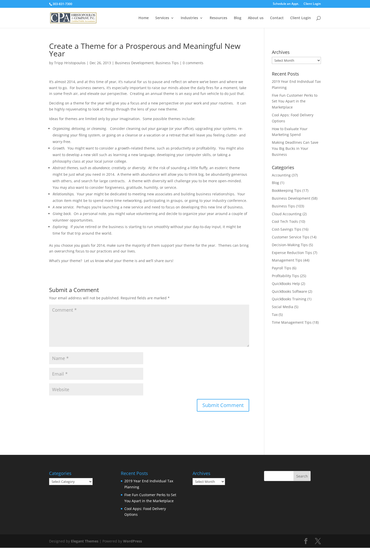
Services (162, 18)
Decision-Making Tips (290, 244)
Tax (275, 314)
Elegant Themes (84, 541)
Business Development (134, 62)
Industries (189, 18)
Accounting (281, 175)
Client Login (312, 4)
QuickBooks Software (289, 291)
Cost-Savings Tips (286, 229)
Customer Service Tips (290, 237)
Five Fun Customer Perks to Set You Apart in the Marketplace (294, 101)
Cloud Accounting (287, 213)
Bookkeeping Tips (286, 190)
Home (143, 18)
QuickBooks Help (286, 283)
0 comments (193, 62)
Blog (237, 18)
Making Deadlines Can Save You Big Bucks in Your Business (295, 148)
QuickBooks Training (289, 299)
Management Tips (287, 260)
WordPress (132, 541)
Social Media (282, 306)
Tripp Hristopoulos (70, 62)
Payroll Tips (281, 268)
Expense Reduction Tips (292, 252)
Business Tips (167, 62)
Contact (277, 18)
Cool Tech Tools (285, 221)
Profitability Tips (285, 275)
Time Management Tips (292, 322)
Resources (218, 18)
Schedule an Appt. (286, 4)
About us (256, 18)
